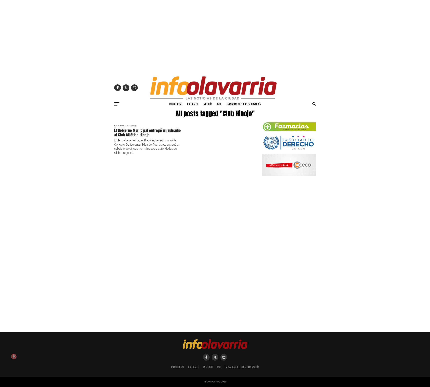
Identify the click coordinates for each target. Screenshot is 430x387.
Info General (175, 104)
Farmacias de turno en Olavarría (243, 104)
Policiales (192, 104)
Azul (219, 104)
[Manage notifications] (13, 356)
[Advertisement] (215, 36)
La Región (207, 104)
